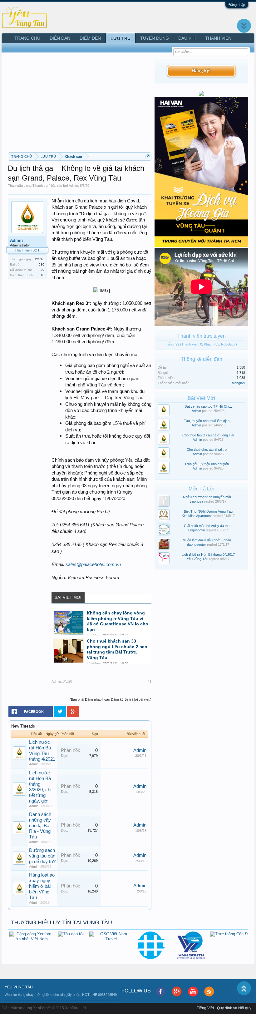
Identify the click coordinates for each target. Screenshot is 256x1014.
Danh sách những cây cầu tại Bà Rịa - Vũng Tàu (40, 825)
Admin (73, 185)
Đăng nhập (237, 5)
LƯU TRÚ (120, 38)
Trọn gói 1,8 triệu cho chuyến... (208, 464)
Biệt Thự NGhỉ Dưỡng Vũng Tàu (208, 511)
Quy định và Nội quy (234, 1008)
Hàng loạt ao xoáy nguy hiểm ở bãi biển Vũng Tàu (42, 886)
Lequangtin (196, 530)
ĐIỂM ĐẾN (90, 38)
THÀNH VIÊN (218, 38)
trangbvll (238, 383)
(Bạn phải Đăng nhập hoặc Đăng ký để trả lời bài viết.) (110, 699)
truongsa (196, 501)
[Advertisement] (79, 105)
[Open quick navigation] (147, 156)
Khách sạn (41, 185)
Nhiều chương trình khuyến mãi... (208, 497)
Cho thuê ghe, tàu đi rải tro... (208, 449)
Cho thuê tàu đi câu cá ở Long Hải (208, 435)
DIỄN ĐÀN (60, 38)
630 (41, 264)
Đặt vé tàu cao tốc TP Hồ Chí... (208, 406)
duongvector (196, 544)
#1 (149, 681)
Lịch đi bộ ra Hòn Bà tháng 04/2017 (208, 554)
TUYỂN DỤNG (154, 38)
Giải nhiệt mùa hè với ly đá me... (208, 526)
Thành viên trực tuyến (201, 336)
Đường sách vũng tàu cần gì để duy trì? (42, 856)
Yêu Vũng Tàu (197, 559)
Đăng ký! (201, 70)
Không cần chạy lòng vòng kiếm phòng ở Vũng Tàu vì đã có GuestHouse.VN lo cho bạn (117, 621)
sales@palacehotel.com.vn (93, 564)
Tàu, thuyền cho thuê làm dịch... (208, 421)
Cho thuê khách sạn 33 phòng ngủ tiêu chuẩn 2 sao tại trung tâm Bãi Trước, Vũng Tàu (117, 649)
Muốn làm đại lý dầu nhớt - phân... (208, 540)
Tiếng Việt (205, 1008)
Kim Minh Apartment (197, 516)
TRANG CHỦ (27, 38)
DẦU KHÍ (187, 38)
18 (42, 275)
